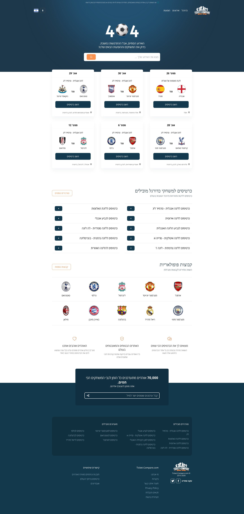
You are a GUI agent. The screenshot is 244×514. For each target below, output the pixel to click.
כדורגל (185, 10)
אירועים (175, 10)
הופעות (167, 10)
